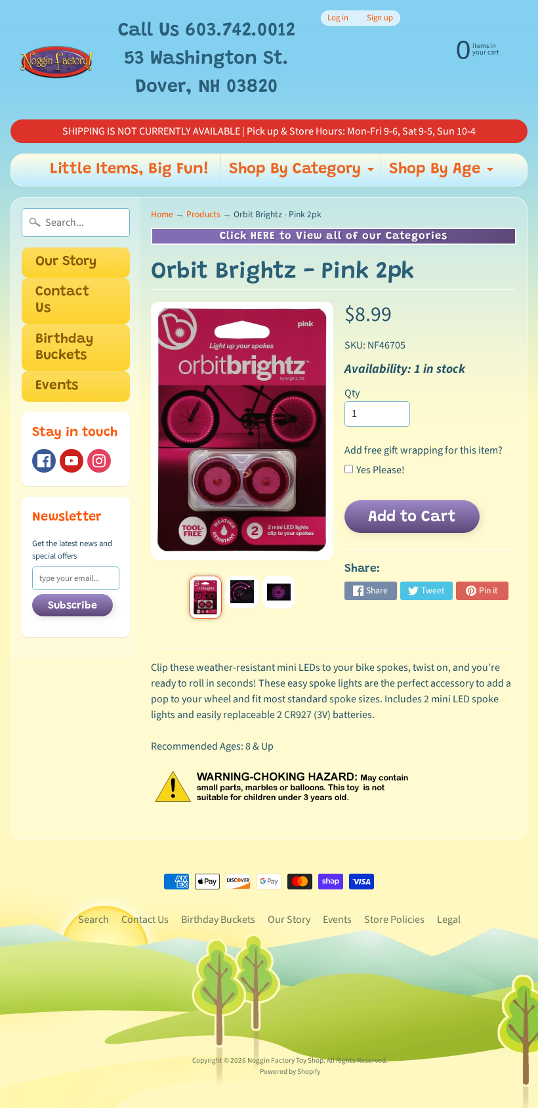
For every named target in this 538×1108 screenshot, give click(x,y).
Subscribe (72, 606)
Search (93, 919)
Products (203, 214)
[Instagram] (99, 461)
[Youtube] (71, 461)
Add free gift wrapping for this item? (423, 450)
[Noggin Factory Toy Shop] (56, 60)
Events (56, 386)
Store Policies (394, 919)
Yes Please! (380, 470)
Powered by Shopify (290, 1071)
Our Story (65, 262)
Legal (449, 919)
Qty (352, 393)
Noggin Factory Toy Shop (285, 1060)
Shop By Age (443, 173)
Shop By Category (303, 173)
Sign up (380, 18)
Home (162, 214)
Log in (337, 18)
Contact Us (62, 301)
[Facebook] (44, 461)
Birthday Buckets (64, 348)
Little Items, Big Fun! (129, 169)
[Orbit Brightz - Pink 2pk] (205, 597)
